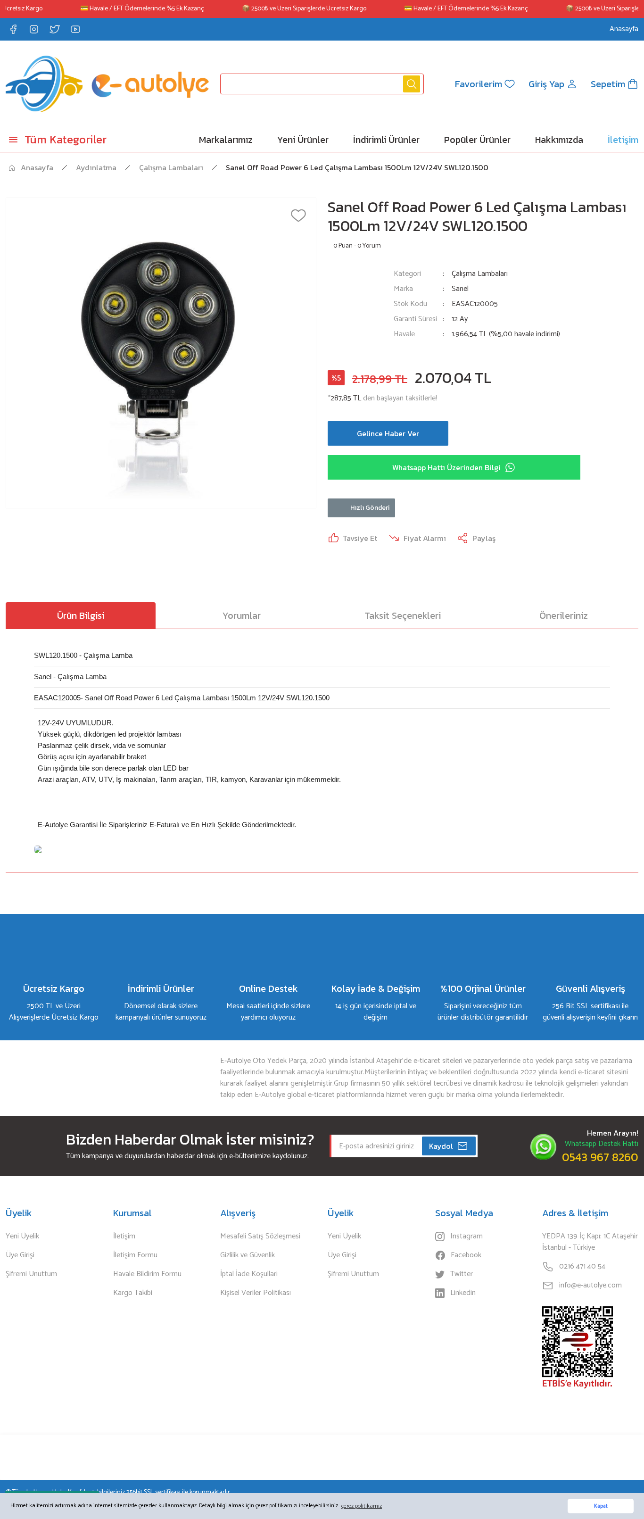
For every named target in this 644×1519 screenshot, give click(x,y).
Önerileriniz (563, 615)
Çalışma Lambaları (480, 273)
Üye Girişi (20, 1255)
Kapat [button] (601, 1506)
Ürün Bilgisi (80, 615)
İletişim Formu (135, 1255)
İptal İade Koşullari (249, 1274)
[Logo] (107, 84)
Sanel (460, 289)
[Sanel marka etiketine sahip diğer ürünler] (355, 309)
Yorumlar (242, 615)
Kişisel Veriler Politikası (255, 1293)
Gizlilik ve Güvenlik (247, 1255)
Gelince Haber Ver (388, 433)
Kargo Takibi (132, 1293)
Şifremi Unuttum (31, 1274)
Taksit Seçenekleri (402, 615)
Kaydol (441, 1146)
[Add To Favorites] (298, 215)
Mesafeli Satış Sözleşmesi (260, 1236)
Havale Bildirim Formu (147, 1274)
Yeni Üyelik (22, 1236)
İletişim (124, 1236)
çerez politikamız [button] (361, 1506)
